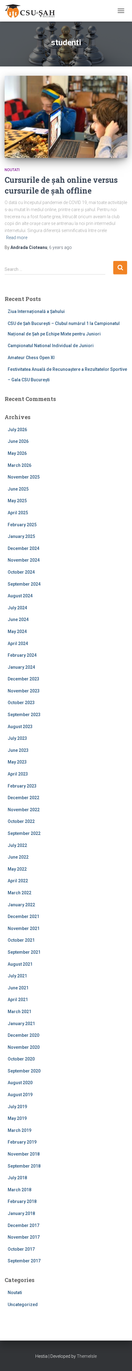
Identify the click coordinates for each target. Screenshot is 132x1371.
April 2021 (18, 999)
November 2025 (24, 477)
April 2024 (18, 643)
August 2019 (20, 1094)
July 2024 (17, 607)
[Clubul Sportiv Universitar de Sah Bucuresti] (33, 10)
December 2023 (23, 678)
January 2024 (21, 667)
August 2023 (20, 726)
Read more (16, 237)
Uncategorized (23, 1304)
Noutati (12, 170)
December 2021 (23, 916)
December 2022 (23, 797)
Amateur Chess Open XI (31, 357)
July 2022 (17, 845)
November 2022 (24, 809)
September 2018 (24, 1166)
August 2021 (20, 964)
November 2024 (24, 560)
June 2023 (18, 750)
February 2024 (22, 655)
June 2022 (18, 857)
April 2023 (18, 774)
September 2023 (24, 714)
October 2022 (21, 821)
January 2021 (21, 1023)
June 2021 (18, 987)
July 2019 (17, 1106)
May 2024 (17, 631)
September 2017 (24, 1260)
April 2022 (18, 880)
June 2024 (18, 619)
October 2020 (21, 1058)
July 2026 (17, 429)
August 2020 (20, 1082)
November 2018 (24, 1154)
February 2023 (22, 786)
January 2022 (21, 904)
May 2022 (17, 869)
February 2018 (22, 1201)
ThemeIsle (87, 1356)
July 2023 (17, 738)
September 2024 (24, 584)
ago (60, 247)
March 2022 (19, 892)
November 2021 (24, 928)
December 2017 (23, 1225)
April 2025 (18, 512)
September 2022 (24, 833)
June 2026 (18, 441)
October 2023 (21, 702)
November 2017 (24, 1237)
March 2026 (19, 465)
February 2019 (22, 1142)
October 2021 (21, 940)
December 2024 (23, 548)
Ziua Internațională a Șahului (36, 311)
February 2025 (22, 524)
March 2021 (19, 1011)
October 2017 (21, 1249)
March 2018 (19, 1189)
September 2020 (24, 1070)
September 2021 (24, 952)
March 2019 (19, 1130)
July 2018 (17, 1177)
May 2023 (17, 762)
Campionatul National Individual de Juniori (51, 345)
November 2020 (24, 1047)
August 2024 (20, 595)
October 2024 (21, 572)
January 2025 (21, 536)
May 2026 (17, 453)
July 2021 (17, 975)
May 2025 (17, 500)
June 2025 (18, 489)
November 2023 (24, 690)
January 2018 (21, 1213)
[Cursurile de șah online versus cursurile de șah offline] (66, 117)
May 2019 (17, 1118)
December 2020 (23, 1035)
